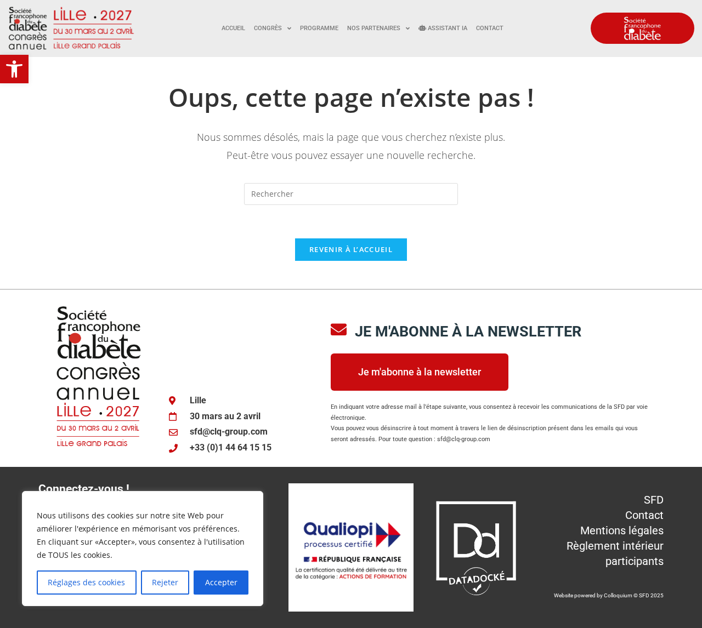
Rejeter (165, 582)
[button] (14, 69)
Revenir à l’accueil (351, 249)
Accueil (233, 28)
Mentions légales (622, 530)
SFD (654, 499)
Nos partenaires (373, 28)
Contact (489, 28)
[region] (142, 548)
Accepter (221, 582)
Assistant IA (446, 28)
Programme (319, 28)
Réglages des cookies (86, 582)
